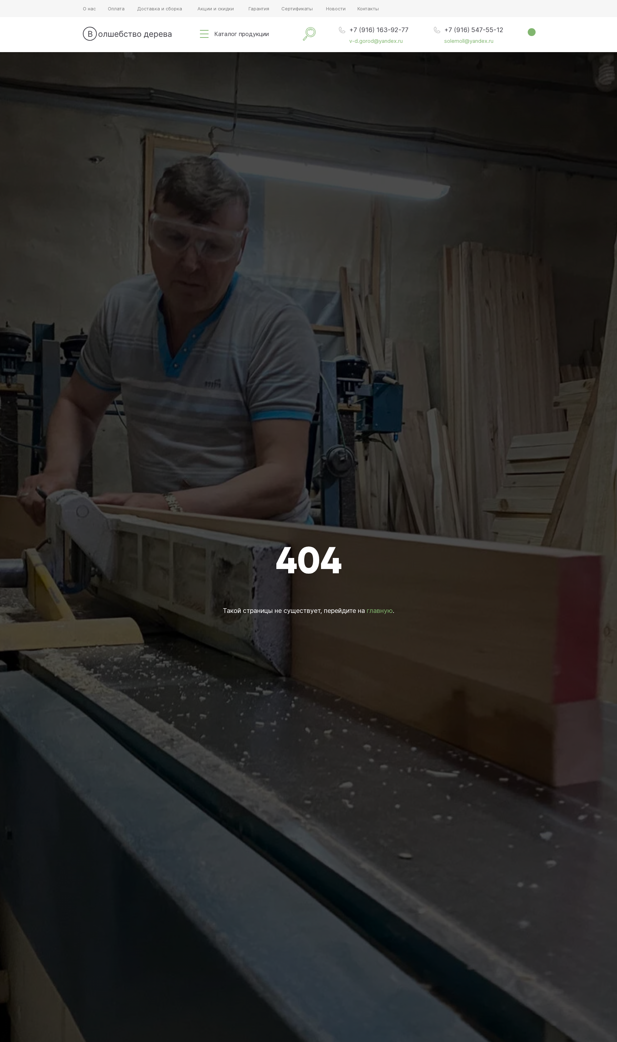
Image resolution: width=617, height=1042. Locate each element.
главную (380, 610)
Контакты (368, 8)
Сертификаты (297, 8)
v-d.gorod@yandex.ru (376, 40)
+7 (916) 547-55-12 (473, 30)
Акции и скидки (215, 8)
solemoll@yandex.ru (468, 40)
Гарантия (259, 8)
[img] (204, 34)
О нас (89, 8)
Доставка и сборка (159, 8)
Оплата (116, 8)
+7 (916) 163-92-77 (378, 30)
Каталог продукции (241, 33)
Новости (336, 8)
